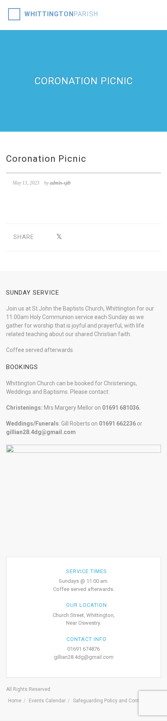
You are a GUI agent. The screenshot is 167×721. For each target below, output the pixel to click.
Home (14, 701)
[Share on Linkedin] (122, 237)
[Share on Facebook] (46, 237)
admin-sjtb (60, 183)
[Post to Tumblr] (84, 237)
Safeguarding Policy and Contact (109, 701)
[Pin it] (97, 237)
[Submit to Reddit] (109, 237)
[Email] (134, 237)
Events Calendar (47, 701)
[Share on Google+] (71, 237)
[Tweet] (59, 237)
